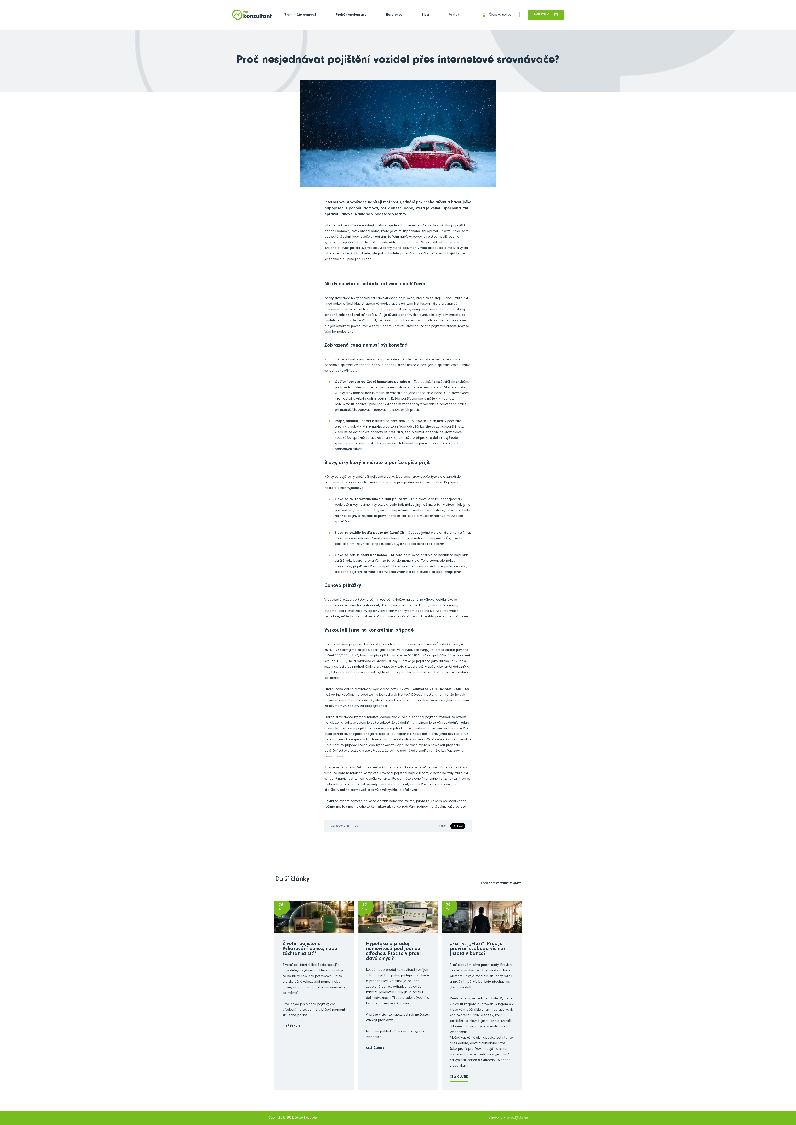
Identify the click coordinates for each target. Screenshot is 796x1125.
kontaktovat (380, 807)
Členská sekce (500, 15)
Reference (394, 15)
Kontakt (454, 15)
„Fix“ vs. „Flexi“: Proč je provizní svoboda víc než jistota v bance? (477, 949)
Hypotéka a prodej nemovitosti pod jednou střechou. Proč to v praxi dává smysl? (393, 952)
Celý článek (292, 1026)
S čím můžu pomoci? (300, 15)
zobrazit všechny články (501, 883)
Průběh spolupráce (351, 15)
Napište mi (542, 14)
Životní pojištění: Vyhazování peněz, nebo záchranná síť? (310, 949)
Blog (425, 15)
